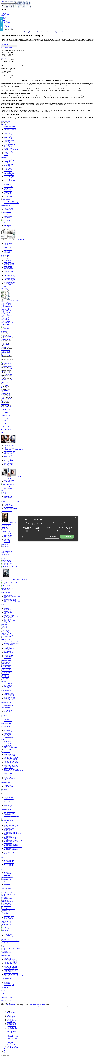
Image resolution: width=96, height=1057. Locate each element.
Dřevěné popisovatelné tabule (11, 149)
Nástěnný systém (20, 239)
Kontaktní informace (5, 22)
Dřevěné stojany (6, 314)
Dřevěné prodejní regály (7, 885)
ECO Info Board (8, 191)
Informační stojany (6, 184)
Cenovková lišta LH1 (9, 868)
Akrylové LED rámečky (7, 588)
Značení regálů (7, 658)
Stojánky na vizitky (8, 266)
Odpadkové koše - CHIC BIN (11, 763)
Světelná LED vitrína (7, 563)
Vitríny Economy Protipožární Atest (12, 596)
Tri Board (6, 155)
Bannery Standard (8, 534)
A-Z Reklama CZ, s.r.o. (52, 1013)
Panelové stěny (7, 225)
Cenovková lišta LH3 (9, 871)
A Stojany (4, 124)
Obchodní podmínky (5, 14)
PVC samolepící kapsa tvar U (11, 836)
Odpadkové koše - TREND (10, 769)
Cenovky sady (7, 880)
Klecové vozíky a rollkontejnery (11, 824)
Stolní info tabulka (8, 654)
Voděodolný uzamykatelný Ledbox (10, 582)
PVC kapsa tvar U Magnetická (11, 852)
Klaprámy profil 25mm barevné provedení (14, 449)
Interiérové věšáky (6, 790)
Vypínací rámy (12, 522)
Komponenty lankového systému (11, 203)
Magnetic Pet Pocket (8, 496)
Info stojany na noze (8, 195)
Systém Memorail (8, 244)
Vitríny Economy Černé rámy (11, 597)
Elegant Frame (7, 456)
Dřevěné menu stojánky (9, 180)
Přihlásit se (6, 5)
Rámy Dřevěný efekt (9, 459)
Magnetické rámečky (9, 507)
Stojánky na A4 (7, 260)
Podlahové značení (6, 665)
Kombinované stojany (7, 306)
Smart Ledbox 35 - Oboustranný (9, 580)
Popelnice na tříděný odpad (10, 771)
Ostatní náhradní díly (9, 713)
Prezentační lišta (7, 742)
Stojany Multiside (6, 321)
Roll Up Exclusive (8, 536)
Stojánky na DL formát (9, 263)
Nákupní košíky (7, 822)
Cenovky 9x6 (7, 883)
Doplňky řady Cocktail (9, 707)
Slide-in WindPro (8, 141)
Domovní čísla (5, 682)
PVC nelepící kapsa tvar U (10, 834)
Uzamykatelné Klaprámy (9, 451)
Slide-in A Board (8, 133)
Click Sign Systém (8, 651)
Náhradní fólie (5, 689)
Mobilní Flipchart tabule (9, 743)
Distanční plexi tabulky (7, 679)
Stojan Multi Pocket (8, 192)
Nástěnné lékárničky (6, 929)
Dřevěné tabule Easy (8, 172)
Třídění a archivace (6, 749)
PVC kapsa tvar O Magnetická (11, 845)
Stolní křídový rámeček (9, 163)
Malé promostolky (8, 250)
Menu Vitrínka (5, 663)
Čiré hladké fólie (7, 694)
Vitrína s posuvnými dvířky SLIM (12, 601)
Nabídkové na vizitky (9, 280)
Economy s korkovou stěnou (10, 599)
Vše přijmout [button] (67, 537)
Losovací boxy (7, 286)
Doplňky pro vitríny (6, 626)
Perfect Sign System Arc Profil (11, 641)
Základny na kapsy (8, 283)
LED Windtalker (6, 585)
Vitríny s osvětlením (8, 814)
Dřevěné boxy (7, 181)
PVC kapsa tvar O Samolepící (11, 846)
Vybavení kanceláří (5, 800)
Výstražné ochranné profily (8, 902)
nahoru (2, 121)
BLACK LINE (4, 998)
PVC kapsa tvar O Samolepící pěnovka (13, 848)
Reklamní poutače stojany (34, 1013)
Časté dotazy (4, 21)
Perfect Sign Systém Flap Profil (11, 643)
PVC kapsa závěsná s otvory (10, 856)
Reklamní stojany (5, 255)
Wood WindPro (7, 142)
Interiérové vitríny (6, 592)
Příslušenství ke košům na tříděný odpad (13, 778)
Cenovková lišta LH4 (9, 872)
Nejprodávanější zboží (6, 1008)
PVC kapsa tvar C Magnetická (11, 838)
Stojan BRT (4, 318)
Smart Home (4, 1002)
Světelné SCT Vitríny (7, 564)
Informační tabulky (6, 680)
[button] (30, 537)
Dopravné (3, 20)
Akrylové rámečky (8, 481)
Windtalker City (7, 145)
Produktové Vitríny (5, 809)
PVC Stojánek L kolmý (9, 861)
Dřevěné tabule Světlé (9, 176)
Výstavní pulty (7, 251)
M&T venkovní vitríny (9, 619)
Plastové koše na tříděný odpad (11, 774)
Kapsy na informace (8, 486)
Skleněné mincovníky (9, 209)
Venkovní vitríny (6, 604)
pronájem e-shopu (41, 1012)
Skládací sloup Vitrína (9, 217)
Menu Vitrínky (5, 624)
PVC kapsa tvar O (8, 844)
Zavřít (9, 1019)
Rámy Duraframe (8, 488)
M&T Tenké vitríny (8, 617)
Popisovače (6, 720)
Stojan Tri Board (7, 189)
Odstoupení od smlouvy (12, 1055)
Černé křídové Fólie (8, 695)
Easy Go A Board (8, 148)
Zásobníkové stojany (8, 268)
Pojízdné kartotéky (8, 753)
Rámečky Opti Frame (9, 465)
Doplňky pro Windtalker (9, 703)
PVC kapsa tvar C (8, 837)
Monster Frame (5, 546)
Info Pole (6, 153)
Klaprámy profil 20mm (9, 447)
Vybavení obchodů (5, 897)
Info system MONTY (9, 648)
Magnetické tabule (8, 737)
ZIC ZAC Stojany (14, 300)
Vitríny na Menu (7, 622)
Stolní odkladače (7, 757)
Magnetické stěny (8, 222)
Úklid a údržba (4, 995)
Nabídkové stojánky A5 (9, 275)
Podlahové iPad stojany (7, 635)
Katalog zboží (10, 1050)
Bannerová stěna (7, 226)
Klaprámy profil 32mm (9, 452)
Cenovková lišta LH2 (9, 869)
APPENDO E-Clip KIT (9, 201)
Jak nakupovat (4, 13)
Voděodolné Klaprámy (9, 455)
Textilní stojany (5, 317)
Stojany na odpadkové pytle (10, 978)
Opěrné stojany (7, 161)
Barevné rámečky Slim (9, 478)
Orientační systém (5, 686)
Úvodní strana (4, 11)
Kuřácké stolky (7, 943)
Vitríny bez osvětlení (8, 813)
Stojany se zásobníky (7, 315)
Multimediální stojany (6, 636)
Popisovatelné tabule (8, 134)
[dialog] (48, 528)
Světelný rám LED (6, 561)
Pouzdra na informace (9, 830)
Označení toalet (5, 683)
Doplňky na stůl (7, 783)
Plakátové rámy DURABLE (8, 484)
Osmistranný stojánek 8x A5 (7, 47)
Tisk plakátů (6, 727)
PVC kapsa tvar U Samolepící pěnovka (13, 855)
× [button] (75, 517)
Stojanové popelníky (8, 940)
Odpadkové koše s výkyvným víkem (12, 968)
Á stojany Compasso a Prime (10, 130)
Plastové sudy (4, 905)
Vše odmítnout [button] (51, 537)
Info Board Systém (8, 152)
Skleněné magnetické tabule (10, 739)
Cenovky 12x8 (7, 881)
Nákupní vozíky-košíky (7, 817)
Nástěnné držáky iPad (7, 633)
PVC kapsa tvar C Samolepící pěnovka (13, 841)
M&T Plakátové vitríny (9, 620)
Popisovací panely (8, 718)
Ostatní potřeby (7, 785)
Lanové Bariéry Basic (9, 924)
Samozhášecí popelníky (9, 944)
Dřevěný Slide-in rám (9, 164)
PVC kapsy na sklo (8, 504)
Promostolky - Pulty (6, 247)
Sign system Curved (8, 644)
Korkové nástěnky (8, 738)
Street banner (5, 544)
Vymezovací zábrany (21, 674)
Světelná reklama (5, 589)
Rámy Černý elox (8, 457)
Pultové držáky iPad (6, 632)
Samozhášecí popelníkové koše (11, 770)
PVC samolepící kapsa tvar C (11, 832)
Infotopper (4, 527)
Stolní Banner (7, 540)
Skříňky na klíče (7, 788)
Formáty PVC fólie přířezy (10, 863)
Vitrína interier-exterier (9, 607)
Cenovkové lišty (6, 865)
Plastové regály (5, 908)
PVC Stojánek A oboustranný (11, 859)
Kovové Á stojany (8, 137)
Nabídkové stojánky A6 (9, 276)
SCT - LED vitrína (8, 612)
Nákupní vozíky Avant (9, 821)
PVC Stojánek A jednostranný (11, 857)
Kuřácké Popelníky (6, 938)
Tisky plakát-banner (6, 725)
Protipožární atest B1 (9, 453)
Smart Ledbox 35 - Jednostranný (19, 579)
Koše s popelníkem (8, 776)
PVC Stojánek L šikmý (9, 860)
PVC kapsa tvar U (8, 851)
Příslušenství (7, 542)
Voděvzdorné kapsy (8, 693)
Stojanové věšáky (8, 793)
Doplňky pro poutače (6, 731)
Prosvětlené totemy (8, 216)
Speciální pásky (5, 920)
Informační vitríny (5, 627)
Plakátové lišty (7, 167)
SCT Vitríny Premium (9, 613)
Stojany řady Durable (7, 305)
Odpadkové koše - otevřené (10, 766)
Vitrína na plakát (7, 611)
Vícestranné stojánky (9, 271)
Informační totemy (8, 214)
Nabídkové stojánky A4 (9, 274)
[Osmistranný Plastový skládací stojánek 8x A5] (12, 50)
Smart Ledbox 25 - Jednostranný (9, 566)
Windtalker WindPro (8, 138)
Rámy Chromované (8, 460)
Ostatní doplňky (7, 719)
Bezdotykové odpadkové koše (11, 777)
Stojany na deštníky (8, 794)
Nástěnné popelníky (8, 942)
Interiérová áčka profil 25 (10, 129)
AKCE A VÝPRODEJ (6, 1005)
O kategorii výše (4, 44)
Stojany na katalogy (6, 312)
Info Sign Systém (8, 650)
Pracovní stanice (6, 798)
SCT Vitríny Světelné (9, 615)
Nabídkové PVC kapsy (9, 284)
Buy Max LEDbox (6, 560)
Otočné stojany (5, 308)
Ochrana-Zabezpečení (6, 932)
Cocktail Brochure (8, 242)
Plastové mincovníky (9, 208)
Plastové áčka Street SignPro (10, 132)
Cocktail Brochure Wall (7, 322)
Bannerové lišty (5, 525)
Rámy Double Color (8, 464)
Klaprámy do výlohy (8, 505)
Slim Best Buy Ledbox (7, 558)
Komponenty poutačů (7, 698)
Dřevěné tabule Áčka (9, 160)
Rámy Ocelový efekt (8, 463)
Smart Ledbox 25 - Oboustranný (9, 567)
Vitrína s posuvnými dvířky (10, 600)
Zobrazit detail (4, 58)
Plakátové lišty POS (6, 524)
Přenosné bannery (6, 531)
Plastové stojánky (6, 258)
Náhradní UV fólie (8, 691)
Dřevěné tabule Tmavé (9, 177)
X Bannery (6, 539)
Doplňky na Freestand (9, 701)
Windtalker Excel (8, 146)
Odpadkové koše (6, 760)
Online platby (4, 18)
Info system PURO (8, 655)
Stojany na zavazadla (9, 169)
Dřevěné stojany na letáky (10, 179)
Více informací (66, 523)
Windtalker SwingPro (9, 140)
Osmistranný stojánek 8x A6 (7, 63)
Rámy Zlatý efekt (8, 461)
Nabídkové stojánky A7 (9, 278)
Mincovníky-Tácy (6, 205)
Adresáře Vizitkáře (8, 751)
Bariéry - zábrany (6, 950)
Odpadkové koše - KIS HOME (11, 765)
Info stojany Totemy (6, 676)
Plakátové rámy (4, 528)
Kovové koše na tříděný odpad (11, 773)
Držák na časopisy (8, 243)
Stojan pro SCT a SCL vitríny (11, 616)
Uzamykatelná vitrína (7, 511)
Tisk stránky (7, 121)
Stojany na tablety (6, 662)
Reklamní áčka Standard (9, 126)
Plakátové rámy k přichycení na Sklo (10, 501)
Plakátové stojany (8, 151)
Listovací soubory (8, 754)
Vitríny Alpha (7, 608)
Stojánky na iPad (6, 630)
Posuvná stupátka (6, 826)
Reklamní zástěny (6, 220)
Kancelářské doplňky (7, 781)
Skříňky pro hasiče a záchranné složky (11, 949)
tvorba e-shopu (32, 1012)
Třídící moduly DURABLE (10, 755)
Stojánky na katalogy (9, 264)
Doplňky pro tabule (5, 715)
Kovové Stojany (6, 289)
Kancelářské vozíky (6, 797)
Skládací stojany (6, 302)
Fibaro (3, 1001)
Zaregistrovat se (7, 6)
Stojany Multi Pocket (7, 311)
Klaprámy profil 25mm (9, 448)
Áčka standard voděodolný (10, 128)
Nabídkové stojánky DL (9, 279)
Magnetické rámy (6, 493)
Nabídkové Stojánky (8, 272)
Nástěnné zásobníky (8, 267)
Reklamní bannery (5, 555)
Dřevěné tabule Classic (9, 173)
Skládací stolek (7, 892)
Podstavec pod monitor (9, 786)
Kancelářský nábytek (6, 960)
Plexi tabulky (5, 492)
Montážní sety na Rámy (9, 705)
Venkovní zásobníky (8, 270)
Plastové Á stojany (8, 136)
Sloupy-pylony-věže (6, 212)
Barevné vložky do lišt (9, 875)
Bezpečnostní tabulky (7, 918)
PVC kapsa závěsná (8, 842)
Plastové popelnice (6, 936)
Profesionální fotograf (21, 1013)
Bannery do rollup (8, 729)
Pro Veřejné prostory (5, 951)
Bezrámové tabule (8, 171)
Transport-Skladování (6, 914)
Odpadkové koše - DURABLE (11, 767)
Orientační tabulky (6, 639)
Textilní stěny (7, 224)
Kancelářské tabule (6, 734)
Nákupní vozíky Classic (9, 820)
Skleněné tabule (7, 741)
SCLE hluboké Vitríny (9, 609)
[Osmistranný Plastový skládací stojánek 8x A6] (12, 65)
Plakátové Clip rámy (20, 443)
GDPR (2, 16)
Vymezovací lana (8, 925)
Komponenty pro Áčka (9, 702)
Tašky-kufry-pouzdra (7, 723)
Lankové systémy (6, 199)
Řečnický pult (7, 165)
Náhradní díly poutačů (7, 710)
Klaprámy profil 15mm (9, 445)
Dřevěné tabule (5, 157)
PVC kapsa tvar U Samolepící (11, 853)
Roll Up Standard (8, 535)
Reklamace (3, 17)
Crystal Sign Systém (8, 652)
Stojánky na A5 (7, 262)
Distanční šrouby (6, 490)
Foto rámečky (19, 476)
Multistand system (8, 193)
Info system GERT (8, 656)
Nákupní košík (10, 1051)
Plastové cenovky (6, 877)
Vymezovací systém (6, 921)
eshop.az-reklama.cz (11, 1012)
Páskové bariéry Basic (9, 926)
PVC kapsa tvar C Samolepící (11, 840)
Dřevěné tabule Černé (9, 175)
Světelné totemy (5, 583)
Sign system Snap (8, 645)
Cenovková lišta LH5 (9, 873)
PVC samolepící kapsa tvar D (11, 833)
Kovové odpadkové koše (9, 762)
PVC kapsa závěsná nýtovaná (11, 849)
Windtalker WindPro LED (10, 144)
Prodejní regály (7, 168)
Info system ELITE (8, 647)
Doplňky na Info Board (9, 706)
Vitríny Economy (8, 595)
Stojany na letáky (5, 325)
